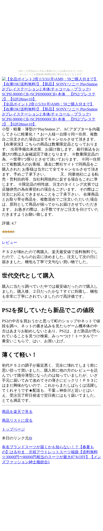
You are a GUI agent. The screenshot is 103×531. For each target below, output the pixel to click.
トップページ (13, 429)
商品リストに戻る (17, 420)
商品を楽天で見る (17, 412)
